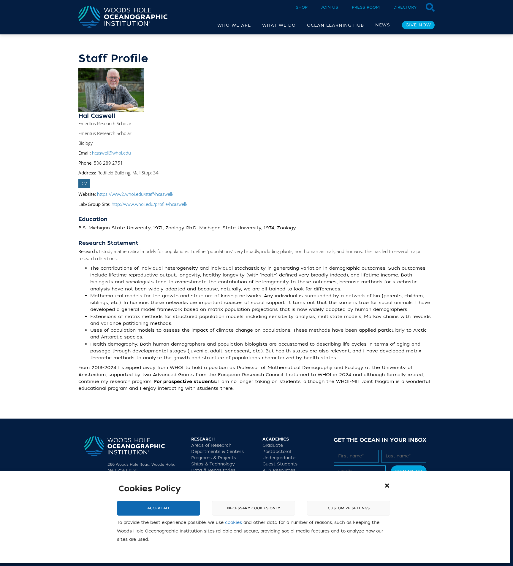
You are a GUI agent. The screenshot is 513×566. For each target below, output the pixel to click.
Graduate (272, 445)
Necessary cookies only (253, 508)
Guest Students (279, 464)
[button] (387, 486)
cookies (233, 523)
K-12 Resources (278, 470)
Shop (302, 7)
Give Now (418, 25)
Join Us (329, 7)
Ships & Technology (213, 464)
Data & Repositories (213, 470)
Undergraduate (278, 458)
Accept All (158, 508)
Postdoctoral (276, 451)
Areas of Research (211, 445)
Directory (405, 7)
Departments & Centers (217, 451)
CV (84, 183)
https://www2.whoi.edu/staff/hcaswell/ (135, 194)
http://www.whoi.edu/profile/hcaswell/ (149, 204)
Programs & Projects (213, 458)
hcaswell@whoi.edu (111, 153)
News (382, 25)
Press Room (366, 7)
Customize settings (349, 508)
